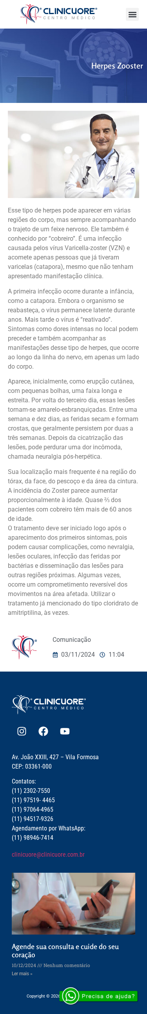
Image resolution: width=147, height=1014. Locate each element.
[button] (132, 14)
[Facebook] (43, 731)
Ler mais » (22, 973)
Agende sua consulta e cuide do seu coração (65, 950)
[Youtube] (64, 731)
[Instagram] (21, 731)
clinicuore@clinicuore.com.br (48, 854)
